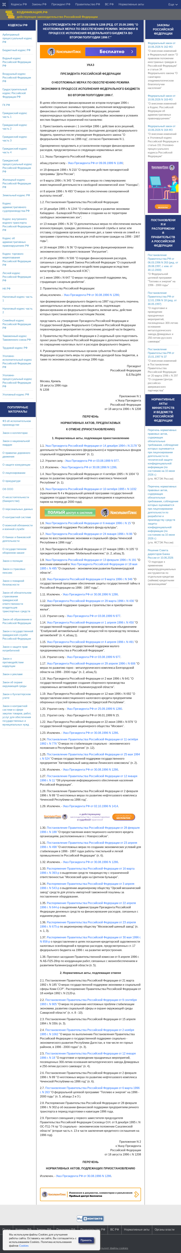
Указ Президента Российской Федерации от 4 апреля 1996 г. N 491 (90, 641)
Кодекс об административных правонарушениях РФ (15, 242)
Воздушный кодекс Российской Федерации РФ (16, 77)
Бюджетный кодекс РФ (16, 50)
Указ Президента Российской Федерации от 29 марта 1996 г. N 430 (90, 600)
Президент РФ (60, 4)
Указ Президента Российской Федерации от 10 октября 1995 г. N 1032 (90, 489)
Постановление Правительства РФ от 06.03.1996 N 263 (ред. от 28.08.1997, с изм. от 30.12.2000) (163, 262)
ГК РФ (6, 104)
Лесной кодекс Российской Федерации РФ (16, 277)
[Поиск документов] (4, 4)
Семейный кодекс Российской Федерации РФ (16, 324)
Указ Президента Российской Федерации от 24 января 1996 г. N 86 (88, 533)
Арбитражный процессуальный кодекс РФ (17, 38)
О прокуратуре (11, 480)
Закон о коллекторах (15, 432)
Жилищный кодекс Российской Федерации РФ (16, 183)
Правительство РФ (87, 4)
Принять (86, 1240)
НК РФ (6, 288)
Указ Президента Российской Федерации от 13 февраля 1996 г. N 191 (90, 559)
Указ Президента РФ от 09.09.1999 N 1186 (95, 163)
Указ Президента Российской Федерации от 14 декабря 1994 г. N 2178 (91, 445)
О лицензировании (13, 472)
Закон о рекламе (12, 674)
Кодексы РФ (19, 4)
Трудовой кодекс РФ (14, 347)
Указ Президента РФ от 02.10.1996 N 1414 (90, 806)
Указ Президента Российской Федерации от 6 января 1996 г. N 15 (88, 523)
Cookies (24, 1245)
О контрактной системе (16, 517)
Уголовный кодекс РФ (15, 394)
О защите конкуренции (16, 464)
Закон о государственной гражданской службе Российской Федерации (17, 635)
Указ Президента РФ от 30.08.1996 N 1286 (91, 294)
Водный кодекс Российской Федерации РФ (16, 62)
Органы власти (164, 1229)
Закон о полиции (12, 560)
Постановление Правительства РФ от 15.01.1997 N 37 (161, 353)
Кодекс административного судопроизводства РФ (16, 207)
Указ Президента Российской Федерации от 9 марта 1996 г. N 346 (89, 579)
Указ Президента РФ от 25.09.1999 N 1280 (94, 708)
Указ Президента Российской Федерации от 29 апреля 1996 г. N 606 (91, 663)
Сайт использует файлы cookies (108, 1248)
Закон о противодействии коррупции (13, 662)
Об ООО (7, 489)
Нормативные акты (131, 4)
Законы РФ (39, 4)
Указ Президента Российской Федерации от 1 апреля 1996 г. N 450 (90, 622)
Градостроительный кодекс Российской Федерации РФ (14, 93)
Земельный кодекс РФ (16, 195)
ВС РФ (109, 4)
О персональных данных (17, 509)
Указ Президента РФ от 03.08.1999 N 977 (92, 460)
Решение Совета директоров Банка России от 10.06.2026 (160, 554)
